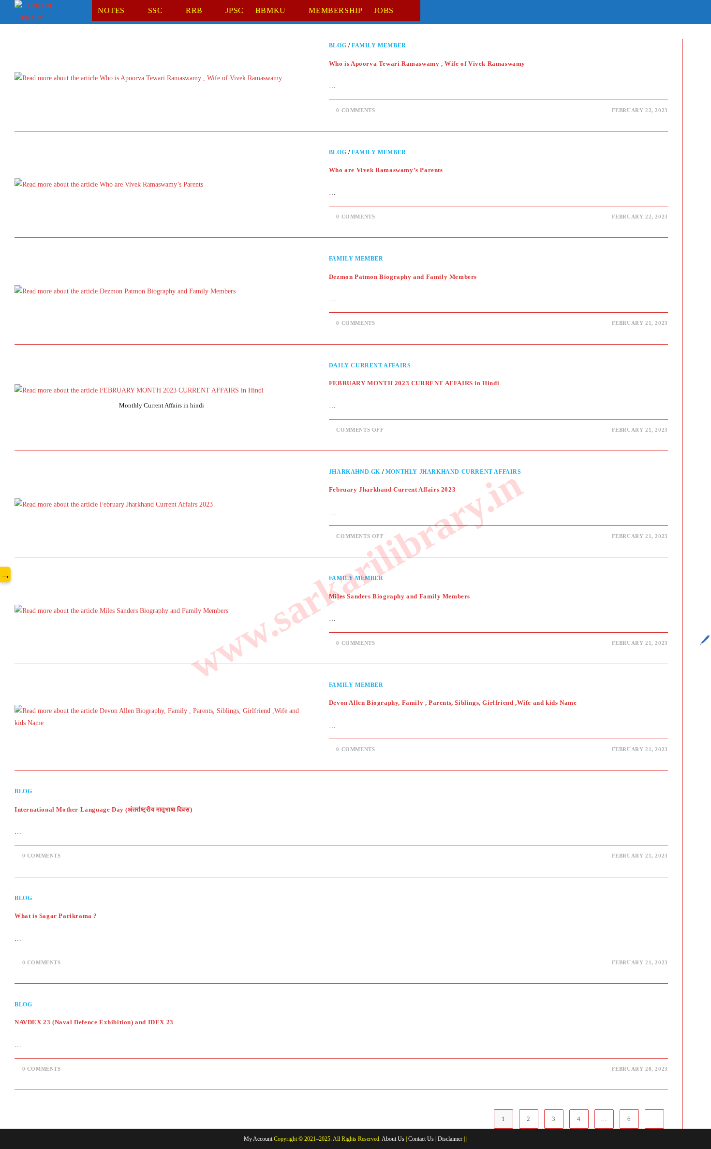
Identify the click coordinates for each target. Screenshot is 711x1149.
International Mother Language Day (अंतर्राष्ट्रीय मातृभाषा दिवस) (103, 809)
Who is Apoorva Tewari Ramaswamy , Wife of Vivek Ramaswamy (427, 63)
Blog (337, 45)
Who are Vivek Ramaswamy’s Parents (386, 170)
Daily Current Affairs (370, 365)
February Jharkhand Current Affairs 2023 (392, 489)
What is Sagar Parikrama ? (56, 915)
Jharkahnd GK (354, 471)
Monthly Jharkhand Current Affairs (453, 471)
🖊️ (704, 640)
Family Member (379, 45)
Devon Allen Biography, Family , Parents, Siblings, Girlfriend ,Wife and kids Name (453, 702)
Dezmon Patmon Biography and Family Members (403, 276)
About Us (393, 1138)
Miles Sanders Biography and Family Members (399, 596)
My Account (258, 1138)
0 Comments (355, 110)
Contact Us (421, 1138)
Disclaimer (450, 1138)
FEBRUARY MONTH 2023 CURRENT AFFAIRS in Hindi (414, 383)
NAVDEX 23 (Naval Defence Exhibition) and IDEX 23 (94, 1022)
